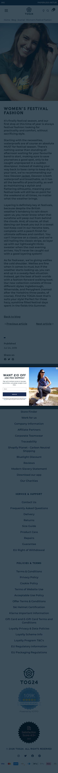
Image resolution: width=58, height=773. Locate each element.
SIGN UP (14, 394)
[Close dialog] (57, 368)
